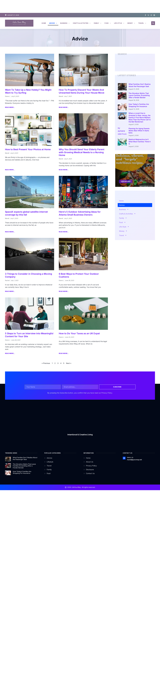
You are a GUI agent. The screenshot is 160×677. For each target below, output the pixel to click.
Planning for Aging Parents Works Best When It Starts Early (139, 130)
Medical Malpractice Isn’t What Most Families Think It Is (140, 141)
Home (44, 23)
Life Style (118, 23)
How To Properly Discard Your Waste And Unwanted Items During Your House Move (81, 91)
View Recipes (125, 181)
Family (96, 23)
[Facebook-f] (145, 15)
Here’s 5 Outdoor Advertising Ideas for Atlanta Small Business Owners (80, 213)
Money (130, 23)
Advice (52, 23)
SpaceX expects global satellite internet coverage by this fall (26, 213)
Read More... (10, 107)
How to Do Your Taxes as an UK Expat (79, 333)
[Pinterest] (154, 15)
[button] (153, 23)
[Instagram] (151, 15)
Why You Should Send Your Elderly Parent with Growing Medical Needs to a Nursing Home (81, 152)
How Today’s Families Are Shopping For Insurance (139, 105)
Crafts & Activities (80, 23)
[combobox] (133, 65)
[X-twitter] (148, 15)
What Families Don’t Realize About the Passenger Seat (140, 85)
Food (106, 23)
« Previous (46, 363)
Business (63, 23)
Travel (141, 23)
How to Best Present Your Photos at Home (28, 149)
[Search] (150, 65)
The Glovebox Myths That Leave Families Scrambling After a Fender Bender (139, 95)
